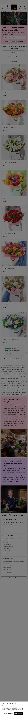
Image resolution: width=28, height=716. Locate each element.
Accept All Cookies (18, 713)
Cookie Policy (15, 710)
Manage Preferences (8, 713)
